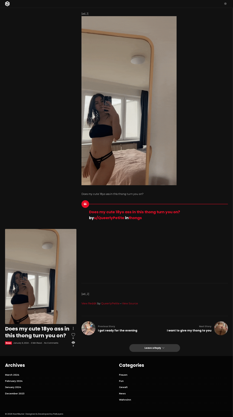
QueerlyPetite (110, 303)
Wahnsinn (125, 399)
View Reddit (89, 303)
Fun (121, 381)
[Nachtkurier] (7, 3)
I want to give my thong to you (189, 330)
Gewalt (123, 387)
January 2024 (13, 387)
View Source (130, 303)
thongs (135, 217)
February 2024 (14, 381)
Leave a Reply (153, 348)
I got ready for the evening (117, 330)
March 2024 (12, 374)
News (8, 343)
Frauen (123, 374)
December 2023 (14, 393)
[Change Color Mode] (225, 3)
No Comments (51, 343)
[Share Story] (73, 328)
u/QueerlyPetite (109, 217)
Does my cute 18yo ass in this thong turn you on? (134, 212)
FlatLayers (58, 414)
